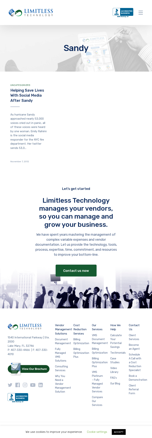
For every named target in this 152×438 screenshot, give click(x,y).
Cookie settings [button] (97, 432)
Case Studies (115, 360)
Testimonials (118, 352)
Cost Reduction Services (80, 329)
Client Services (134, 337)
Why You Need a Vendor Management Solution (63, 384)
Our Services (97, 327)
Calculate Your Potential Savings (116, 341)
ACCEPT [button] (118, 432)
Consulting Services (61, 368)
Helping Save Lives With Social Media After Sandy (27, 95)
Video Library (114, 370)
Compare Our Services (97, 401)
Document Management (63, 341)
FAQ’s (113, 377)
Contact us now (76, 271)
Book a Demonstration (138, 377)
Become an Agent (134, 346)
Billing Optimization (81, 341)
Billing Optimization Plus (81, 353)
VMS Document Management (100, 339)
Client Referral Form (134, 389)
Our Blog (115, 383)
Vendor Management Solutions (63, 329)
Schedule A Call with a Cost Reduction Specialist (135, 362)
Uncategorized (20, 85)
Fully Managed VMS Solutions (60, 355)
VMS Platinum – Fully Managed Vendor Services (97, 382)
